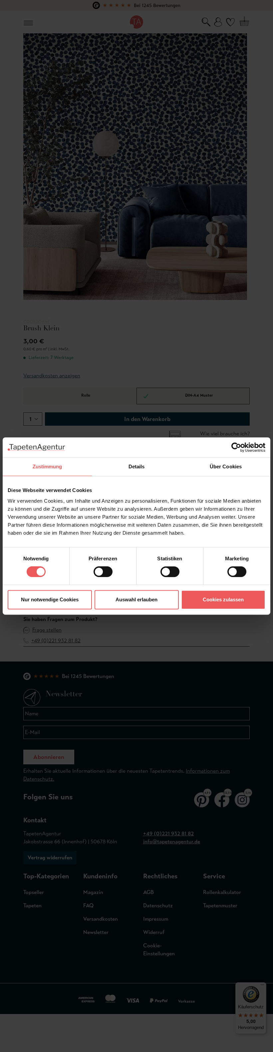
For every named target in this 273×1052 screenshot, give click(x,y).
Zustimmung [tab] (47, 466)
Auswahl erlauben (136, 599)
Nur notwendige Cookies (50, 599)
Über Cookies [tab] (226, 466)
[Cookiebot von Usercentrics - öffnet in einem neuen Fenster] (236, 447)
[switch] (103, 571)
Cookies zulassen (223, 599)
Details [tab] (137, 466)
